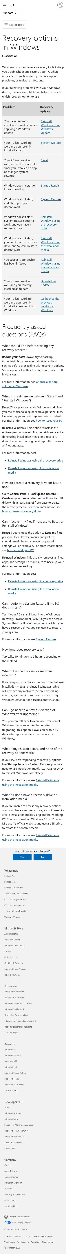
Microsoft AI (9, 1049)
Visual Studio (10, 1148)
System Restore (51, 142)
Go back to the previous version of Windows (50, 304)
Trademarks (9, 1242)
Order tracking (10, 957)
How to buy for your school (16, 1015)
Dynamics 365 (10, 1061)
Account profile (11, 933)
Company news (11, 1176)
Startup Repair (50, 185)
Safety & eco (23, 1242)
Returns (7, 951)
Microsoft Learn (11, 1119)
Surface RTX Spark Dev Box (16, 893)
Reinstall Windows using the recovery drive (50, 222)
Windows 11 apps (12, 917)
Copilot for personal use (15, 905)
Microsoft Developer (13, 1113)
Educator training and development (20, 1020)
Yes (22, 857)
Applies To (10, 55)
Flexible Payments (12, 974)
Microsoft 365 (10, 1067)
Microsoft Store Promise (15, 969)
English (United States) (20, 1216)
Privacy (35, 1236)
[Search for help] (13, 5)
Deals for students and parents (18, 1026)
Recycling (35, 1242)
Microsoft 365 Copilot (14, 1084)
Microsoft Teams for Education (18, 1003)
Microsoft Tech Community (16, 1130)
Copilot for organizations (15, 899)
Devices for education (14, 997)
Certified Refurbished (13, 963)
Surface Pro (9, 876)
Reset (44, 160)
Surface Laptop (11, 881)
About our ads (48, 1242)
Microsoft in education (14, 991)
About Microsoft (11, 1171)
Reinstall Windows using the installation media (50, 244)
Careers (7, 1165)
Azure (7, 1107)
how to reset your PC (49, 420)
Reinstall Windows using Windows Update (50, 127)
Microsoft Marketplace (14, 1136)
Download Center (12, 939)
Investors (8, 1188)
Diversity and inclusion (14, 1194)
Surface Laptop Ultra (13, 887)
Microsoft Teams (11, 1078)
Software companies (13, 1142)
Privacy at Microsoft (13, 1182)
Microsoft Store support (14, 945)
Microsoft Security (12, 1055)
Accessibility (9, 1200)
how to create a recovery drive (21, 511)
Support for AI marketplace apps (18, 1124)
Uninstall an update (48, 283)
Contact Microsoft (22, 1236)
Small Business (11, 1090)
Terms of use (46, 1236)
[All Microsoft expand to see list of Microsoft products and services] (4, 5)
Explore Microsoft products (16, 911)
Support (8, 13)
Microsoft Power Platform (15, 1072)
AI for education (11, 1032)
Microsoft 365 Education (15, 1009)
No (43, 857)
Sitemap (8, 1236)
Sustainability (10, 1206)
